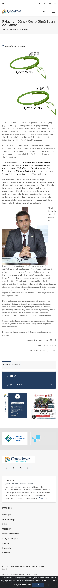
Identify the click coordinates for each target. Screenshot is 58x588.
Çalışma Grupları (14, 384)
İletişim (5, 524)
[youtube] (55, 3)
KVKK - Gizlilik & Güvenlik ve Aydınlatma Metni (24, 566)
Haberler (24, 29)
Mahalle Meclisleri (10, 533)
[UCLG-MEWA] (43, 438)
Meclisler (11, 375)
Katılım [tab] (6, 364)
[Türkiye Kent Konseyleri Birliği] (15, 438)
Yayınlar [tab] (16, 364)
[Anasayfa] (12, 11)
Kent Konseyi (8, 519)
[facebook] (40, 3)
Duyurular (7, 548)
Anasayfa (11, 29)
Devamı (43, 498)
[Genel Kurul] (14, 405)
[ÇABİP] (43, 405)
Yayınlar (6, 552)
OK (38, 585)
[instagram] (50, 3)
